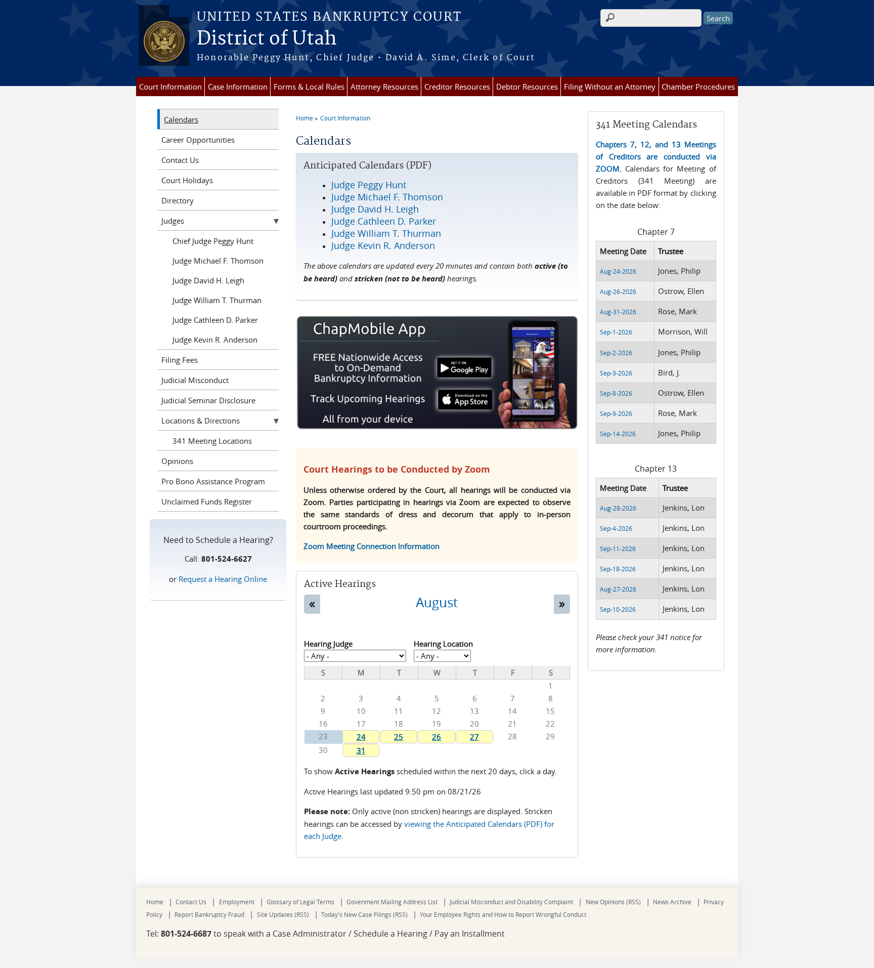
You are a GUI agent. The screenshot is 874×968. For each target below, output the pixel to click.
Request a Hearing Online (223, 579)
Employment (236, 902)
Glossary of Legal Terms (300, 902)
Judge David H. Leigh (208, 280)
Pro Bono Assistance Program (213, 481)
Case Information (238, 86)
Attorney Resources (384, 86)
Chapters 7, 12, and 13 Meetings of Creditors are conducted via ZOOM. (656, 156)
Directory (177, 200)
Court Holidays (187, 180)
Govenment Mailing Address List (392, 902)
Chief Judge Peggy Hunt (212, 241)
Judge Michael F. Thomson (218, 261)
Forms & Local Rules (309, 86)
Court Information (170, 86)
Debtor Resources (527, 86)
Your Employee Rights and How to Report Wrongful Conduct (503, 914)
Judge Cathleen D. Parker (215, 320)
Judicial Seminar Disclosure (208, 400)
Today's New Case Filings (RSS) (364, 914)
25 (398, 737)
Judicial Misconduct (195, 380)
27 (474, 737)
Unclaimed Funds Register (206, 501)
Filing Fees (179, 360)
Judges (172, 221)
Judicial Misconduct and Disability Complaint (511, 902)
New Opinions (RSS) (613, 902)
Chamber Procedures (698, 86)
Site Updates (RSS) (283, 914)
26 (436, 737)
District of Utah (267, 39)
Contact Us (180, 160)
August (437, 602)
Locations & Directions (200, 420)
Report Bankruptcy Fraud (209, 914)
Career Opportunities (198, 140)
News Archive (672, 902)
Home (304, 118)
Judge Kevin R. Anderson (214, 339)
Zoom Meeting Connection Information (371, 546)
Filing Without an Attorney (610, 86)
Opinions (177, 461)
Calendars (181, 119)
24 (361, 737)
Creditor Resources (457, 86)
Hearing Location (443, 644)
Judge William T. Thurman (216, 300)
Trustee (670, 251)
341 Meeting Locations (212, 441)
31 (361, 750)
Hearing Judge (328, 644)
